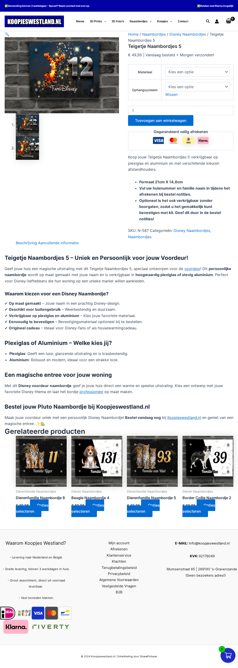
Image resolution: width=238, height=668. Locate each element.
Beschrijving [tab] (26, 242)
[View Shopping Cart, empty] (228, 21)
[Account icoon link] (217, 21)
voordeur (192, 268)
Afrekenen (119, 549)
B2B (119, 592)
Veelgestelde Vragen (119, 586)
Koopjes (162, 21)
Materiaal (145, 72)
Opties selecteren (32, 508)
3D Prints (96, 21)
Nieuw (80, 21)
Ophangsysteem (145, 90)
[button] (104, 21)
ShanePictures (148, 656)
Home (133, 34)
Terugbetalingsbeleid (119, 567)
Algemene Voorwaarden (119, 580)
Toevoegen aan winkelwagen (160, 120)
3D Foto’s (118, 21)
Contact (183, 21)
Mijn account (119, 543)
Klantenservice (119, 555)
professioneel (91, 391)
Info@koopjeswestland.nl (209, 543)
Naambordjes (139, 21)
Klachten (119, 561)
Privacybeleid (119, 573)
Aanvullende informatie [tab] (58, 242)
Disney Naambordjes (187, 34)
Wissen (171, 94)
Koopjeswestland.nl (184, 417)
